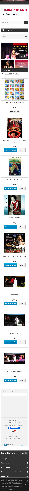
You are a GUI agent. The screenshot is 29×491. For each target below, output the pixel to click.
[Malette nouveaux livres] (14, 358)
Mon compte (5, 467)
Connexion (24, 2)
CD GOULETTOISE (14, 218)
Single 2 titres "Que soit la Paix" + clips (14, 256)
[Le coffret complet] (14, 281)
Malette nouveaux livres (14, 371)
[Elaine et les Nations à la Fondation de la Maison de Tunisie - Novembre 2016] (14, 51)
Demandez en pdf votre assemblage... (14, 102)
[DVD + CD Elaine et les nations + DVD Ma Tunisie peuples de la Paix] (14, 128)
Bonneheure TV (10, 444)
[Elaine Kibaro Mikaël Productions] (14, 11)
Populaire (6, 70)
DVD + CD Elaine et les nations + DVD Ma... (14, 142)
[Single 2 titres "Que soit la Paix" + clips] (14, 243)
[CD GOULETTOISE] (14, 205)
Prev (21, 56)
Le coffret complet (14, 294)
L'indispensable (14, 333)
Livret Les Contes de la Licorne (14, 179)
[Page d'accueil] (14, 0)
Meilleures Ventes (10, 74)
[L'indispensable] (14, 320)
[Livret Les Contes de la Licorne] (14, 166)
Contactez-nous (17, 2)
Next (25, 56)
